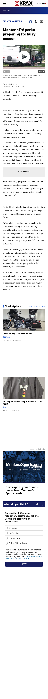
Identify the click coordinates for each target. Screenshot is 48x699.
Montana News (12, 21)
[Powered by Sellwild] (41, 449)
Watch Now (41, 3)
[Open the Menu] (4, 3)
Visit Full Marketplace (37, 306)
